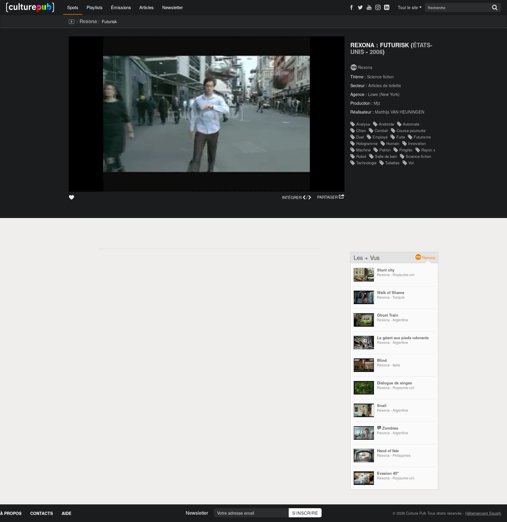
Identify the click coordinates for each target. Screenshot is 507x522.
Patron (385, 150)
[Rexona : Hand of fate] (364, 455)
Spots (72, 7)
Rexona (88, 21)
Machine (363, 150)
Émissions (121, 7)
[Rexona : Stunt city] (364, 275)
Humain (392, 143)
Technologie (366, 162)
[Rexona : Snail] (364, 410)
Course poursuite (411, 130)
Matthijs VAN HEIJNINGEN (399, 112)
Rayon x (428, 150)
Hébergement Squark (483, 513)
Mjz (377, 103)
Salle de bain (386, 156)
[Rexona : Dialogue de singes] (364, 388)
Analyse (363, 124)
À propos (10, 513)
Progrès (406, 150)
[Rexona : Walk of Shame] (364, 297)
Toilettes (392, 162)
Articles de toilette (384, 85)
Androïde (386, 124)
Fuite (400, 137)
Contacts (41, 513)
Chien (361, 130)
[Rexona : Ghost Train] (364, 320)
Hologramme (367, 143)
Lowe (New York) (384, 94)
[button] (330, 197)
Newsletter (172, 7)
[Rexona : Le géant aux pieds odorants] (364, 342)
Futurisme (422, 137)
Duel (360, 137)
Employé (380, 137)
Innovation (417, 143)
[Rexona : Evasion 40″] (364, 478)
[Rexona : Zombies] (364, 433)
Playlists (95, 7)
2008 (376, 52)
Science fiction (380, 77)
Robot (361, 156)
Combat (381, 130)
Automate (411, 124)
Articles (146, 7)
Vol (411, 162)
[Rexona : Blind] (364, 365)
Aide (66, 513)
